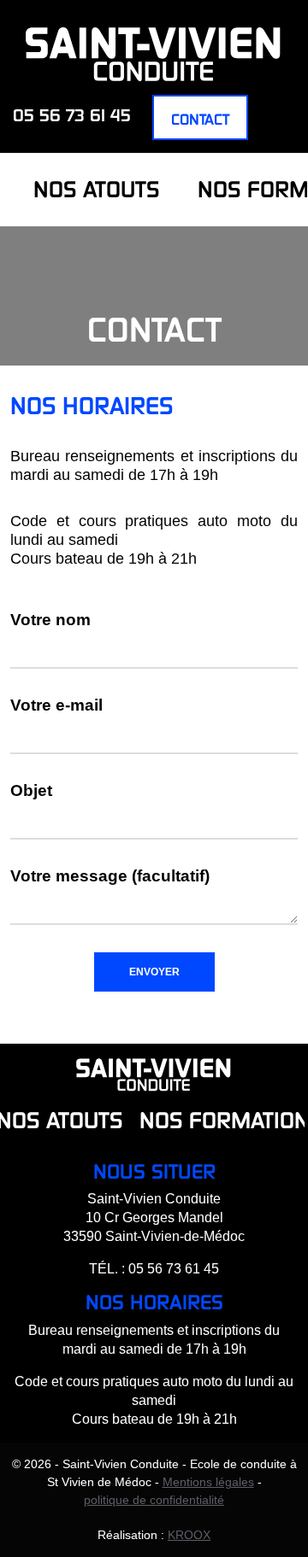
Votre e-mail (56, 705)
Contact (200, 119)
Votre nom (50, 620)
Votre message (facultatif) (110, 876)
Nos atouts (96, 189)
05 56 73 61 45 (72, 115)
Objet (31, 790)
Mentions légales (208, 1482)
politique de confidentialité (154, 1500)
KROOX (189, 1535)
